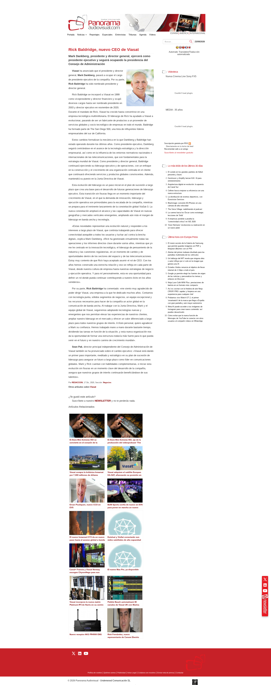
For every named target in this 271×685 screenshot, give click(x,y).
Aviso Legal (131, 673)
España (174, 33)
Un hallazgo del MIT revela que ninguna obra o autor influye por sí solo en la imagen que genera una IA (186, 261)
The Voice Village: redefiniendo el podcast (185, 209)
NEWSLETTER (103, 400)
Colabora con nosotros (147, 673)
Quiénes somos (110, 673)
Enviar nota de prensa (165, 673)
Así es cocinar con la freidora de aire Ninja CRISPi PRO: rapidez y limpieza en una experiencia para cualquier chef (185, 291)
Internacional (197, 33)
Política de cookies (95, 673)
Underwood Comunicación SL (115, 680)
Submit (191, 41)
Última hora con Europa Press (183, 237)
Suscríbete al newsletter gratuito (178, 152)
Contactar (179, 673)
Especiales (107, 34)
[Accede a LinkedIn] (265, 585)
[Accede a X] (265, 579)
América (183, 33)
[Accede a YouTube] (265, 590)
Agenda (142, 34)
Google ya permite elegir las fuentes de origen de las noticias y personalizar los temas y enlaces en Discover (186, 276)
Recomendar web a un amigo (176, 149)
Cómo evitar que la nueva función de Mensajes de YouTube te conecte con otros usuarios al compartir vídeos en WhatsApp (185, 318)
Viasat (93, 387)
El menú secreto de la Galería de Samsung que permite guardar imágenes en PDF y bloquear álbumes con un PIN (185, 246)
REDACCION (77, 382)
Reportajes (94, 34)
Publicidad (121, 673)
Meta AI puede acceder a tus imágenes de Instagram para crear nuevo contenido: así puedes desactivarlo (185, 309)
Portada (70, 34)
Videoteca (173, 71)
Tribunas (132, 34)
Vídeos (152, 34)
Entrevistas (120, 34)
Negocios (107, 382)
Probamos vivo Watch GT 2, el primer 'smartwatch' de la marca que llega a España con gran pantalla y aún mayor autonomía (186, 300)
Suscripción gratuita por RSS (176, 143)
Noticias (81, 34)
